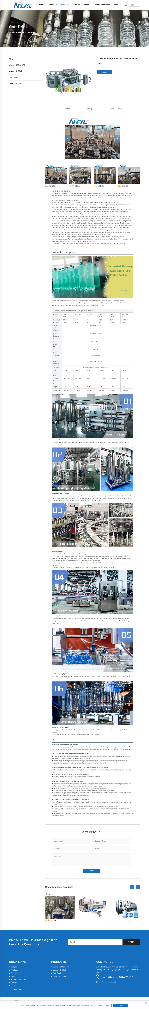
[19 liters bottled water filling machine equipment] (93, 907)
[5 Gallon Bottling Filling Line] (125, 907)
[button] (132, 887)
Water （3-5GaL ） (17, 71)
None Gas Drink (15, 84)
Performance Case (102, 5)
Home (42, 5)
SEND (131, 942)
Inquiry (104, 72)
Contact (117, 5)
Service (76, 5)
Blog (13, 986)
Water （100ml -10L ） (18, 65)
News (86, 5)
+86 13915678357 (119, 977)
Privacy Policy (17, 989)
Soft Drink (31, 33)
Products (65, 5)
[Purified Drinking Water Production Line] (60, 907)
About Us (53, 5)
